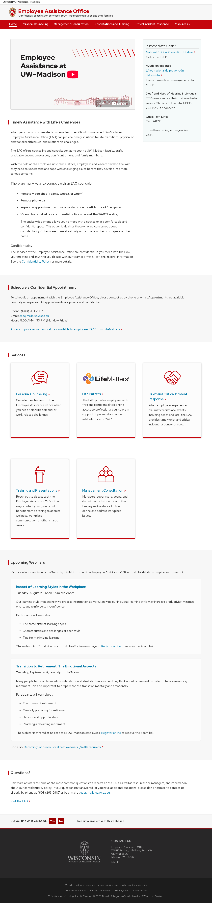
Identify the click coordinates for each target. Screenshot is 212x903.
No (61, 821)
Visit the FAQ (19, 801)
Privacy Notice (139, 890)
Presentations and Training (111, 24)
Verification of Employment (114, 890)
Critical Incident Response (151, 24)
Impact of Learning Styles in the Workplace (51, 587)
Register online (111, 646)
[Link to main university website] (84, 863)
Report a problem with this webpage (100, 821)
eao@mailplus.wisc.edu (34, 316)
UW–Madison (21, 2)
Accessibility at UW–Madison (81, 890)
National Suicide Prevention (169, 52)
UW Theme (85, 896)
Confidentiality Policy (36, 261)
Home (13, 24)
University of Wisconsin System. (146, 896)
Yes (52, 821)
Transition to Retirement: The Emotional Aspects (56, 666)
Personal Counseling (35, 24)
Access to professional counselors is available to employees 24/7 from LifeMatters (65, 329)
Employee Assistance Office (53, 11)
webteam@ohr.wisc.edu (134, 885)
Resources (181, 24)
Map (113, 862)
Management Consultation (71, 24)
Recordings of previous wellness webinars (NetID (62, 747)
